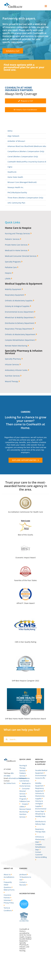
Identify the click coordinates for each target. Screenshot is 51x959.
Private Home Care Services (16, 245)
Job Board (23, 874)
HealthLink (12, 172)
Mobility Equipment (13, 289)
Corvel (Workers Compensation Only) (23, 156)
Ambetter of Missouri (16, 141)
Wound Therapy (12, 381)
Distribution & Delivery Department (20, 323)
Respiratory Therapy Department (19, 329)
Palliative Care (11, 267)
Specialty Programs (13, 261)
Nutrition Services (12, 376)
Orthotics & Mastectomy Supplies (19, 300)
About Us (7, 874)
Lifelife (8, 278)
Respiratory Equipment (15, 295)
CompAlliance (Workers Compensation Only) (26, 151)
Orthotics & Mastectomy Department (20, 334)
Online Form (10, 783)
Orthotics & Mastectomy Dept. (40, 839)
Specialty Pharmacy (13, 359)
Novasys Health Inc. (16, 187)
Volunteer (7, 900)
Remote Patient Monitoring (16, 345)
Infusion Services (12, 364)
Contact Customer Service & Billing (41, 854)
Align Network (13, 136)
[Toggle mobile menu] (46, 6)
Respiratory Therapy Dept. (40, 830)
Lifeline (22, 806)
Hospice (8, 273)
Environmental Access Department (19, 312)
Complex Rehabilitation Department (20, 340)
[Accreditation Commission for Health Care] (23, 913)
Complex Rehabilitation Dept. (40, 847)
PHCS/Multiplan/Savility (17, 192)
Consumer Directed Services (24, 791)
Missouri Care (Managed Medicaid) (22, 182)
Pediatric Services (12, 239)
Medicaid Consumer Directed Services (21, 256)
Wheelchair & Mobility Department (19, 317)
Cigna (10, 167)
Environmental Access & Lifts (40, 776)
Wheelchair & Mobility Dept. (40, 815)
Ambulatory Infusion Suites (16, 370)
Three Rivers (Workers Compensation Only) (25, 197)
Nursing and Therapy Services (17, 233)
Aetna (10, 131)
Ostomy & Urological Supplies (17, 306)
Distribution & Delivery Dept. (40, 822)
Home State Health (15, 177)
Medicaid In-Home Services (16, 250)
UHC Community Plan (16, 203)
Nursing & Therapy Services (23, 768)
